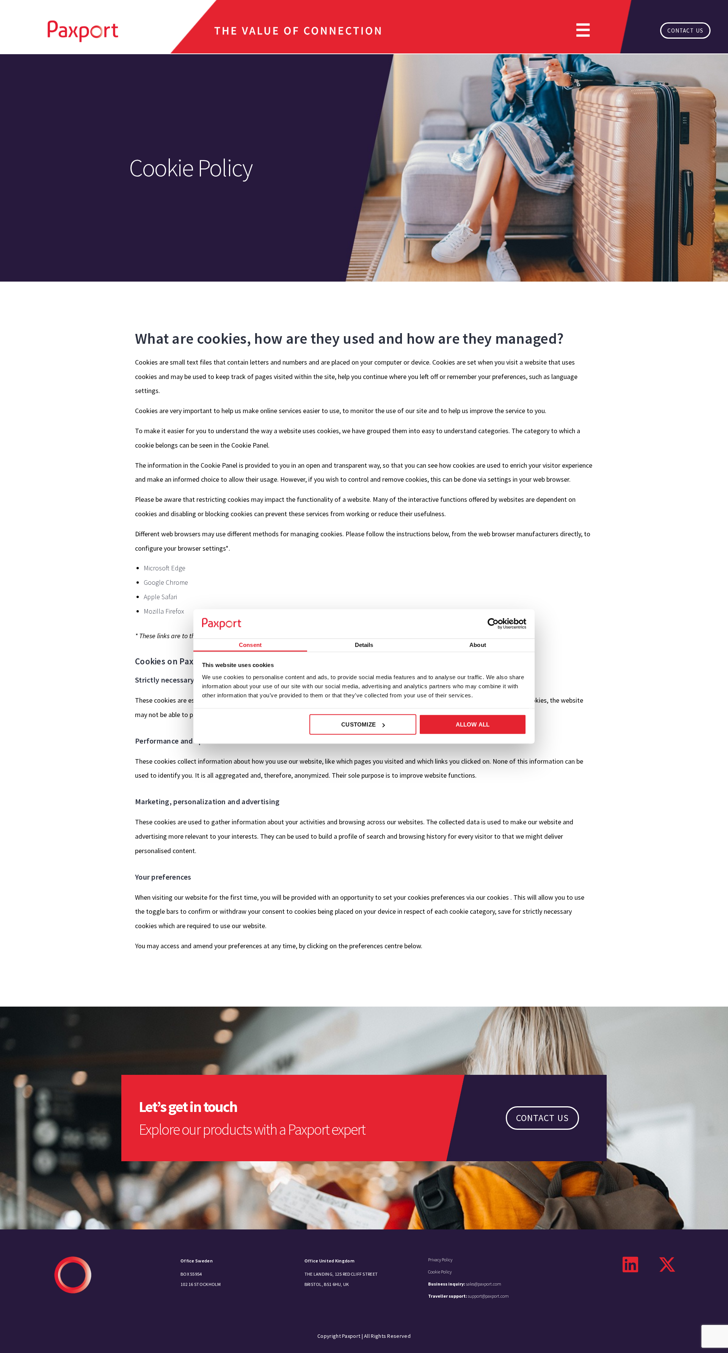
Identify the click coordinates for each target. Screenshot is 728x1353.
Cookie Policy (440, 1272)
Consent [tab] (250, 644)
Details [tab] (364, 644)
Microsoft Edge (164, 568)
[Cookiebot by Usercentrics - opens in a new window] (493, 624)
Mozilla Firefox (164, 611)
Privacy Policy (440, 1259)
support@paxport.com (468, 1296)
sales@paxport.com (464, 1284)
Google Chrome (166, 582)
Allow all (473, 724)
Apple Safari (160, 596)
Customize (358, 724)
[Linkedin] (630, 1265)
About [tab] (477, 644)
